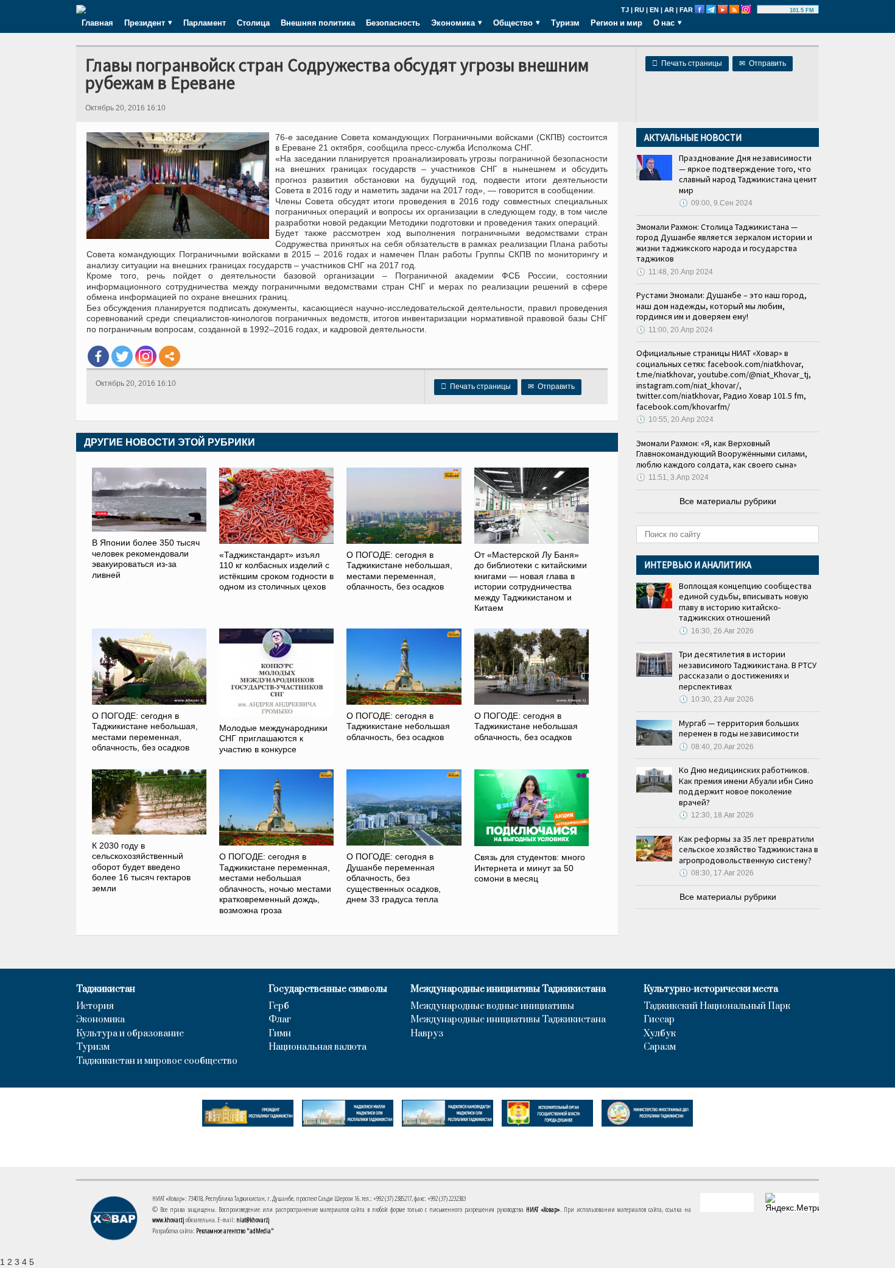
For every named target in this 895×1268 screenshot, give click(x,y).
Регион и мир (616, 22)
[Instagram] (145, 356)
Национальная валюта (317, 1047)
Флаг (279, 1019)
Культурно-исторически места (711, 989)
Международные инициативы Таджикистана (508, 989)
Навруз (426, 1033)
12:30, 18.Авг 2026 (716, 815)
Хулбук (660, 1033)
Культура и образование (130, 1033)
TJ (625, 9)
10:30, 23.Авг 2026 (716, 699)
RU (639, 9)
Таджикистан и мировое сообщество (156, 1061)
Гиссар (659, 1019)
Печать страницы (687, 63)
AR (669, 9)
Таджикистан (105, 989)
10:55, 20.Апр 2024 (675, 419)
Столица (253, 22)
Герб (278, 1006)
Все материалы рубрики (727, 501)
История (95, 1006)
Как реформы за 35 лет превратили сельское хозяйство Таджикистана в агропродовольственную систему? (748, 849)
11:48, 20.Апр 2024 (674, 272)
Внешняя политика (318, 22)
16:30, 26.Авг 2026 (716, 631)
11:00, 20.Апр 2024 (674, 330)
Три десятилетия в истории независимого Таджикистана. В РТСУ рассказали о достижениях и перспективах (747, 670)
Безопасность (393, 22)
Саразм (660, 1047)
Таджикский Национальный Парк (717, 1006)
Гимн (279, 1033)
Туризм (565, 22)
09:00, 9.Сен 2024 (716, 203)
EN (654, 9)
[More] (169, 356)
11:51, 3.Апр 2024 (672, 477)
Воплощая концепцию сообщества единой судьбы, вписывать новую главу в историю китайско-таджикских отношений (745, 602)
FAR (686, 9)
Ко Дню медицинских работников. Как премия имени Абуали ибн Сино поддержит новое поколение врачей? (746, 786)
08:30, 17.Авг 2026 (716, 873)
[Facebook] (98, 356)
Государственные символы (327, 989)
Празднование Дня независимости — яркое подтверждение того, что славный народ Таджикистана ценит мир (748, 174)
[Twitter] (122, 356)
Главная (97, 22)
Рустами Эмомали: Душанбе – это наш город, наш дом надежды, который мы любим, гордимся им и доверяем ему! (721, 306)
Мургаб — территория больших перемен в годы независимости (739, 728)
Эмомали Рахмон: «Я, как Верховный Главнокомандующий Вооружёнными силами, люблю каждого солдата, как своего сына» (721, 454)
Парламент (204, 22)
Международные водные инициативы (492, 1006)
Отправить (762, 63)
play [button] (775, 10)
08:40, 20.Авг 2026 (716, 747)
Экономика (100, 1019)
